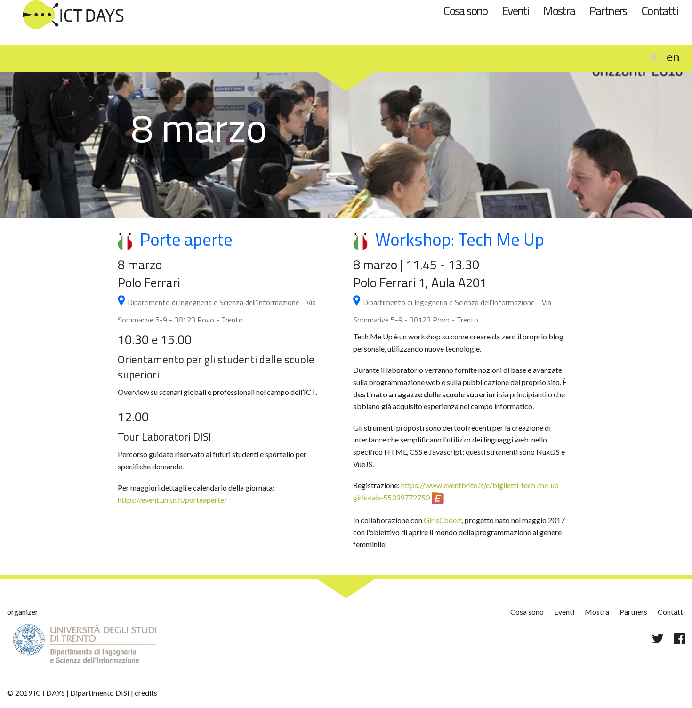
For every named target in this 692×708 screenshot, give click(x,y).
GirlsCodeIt (443, 519)
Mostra (559, 10)
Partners (608, 10)
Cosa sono (465, 10)
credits (146, 692)
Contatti (659, 10)
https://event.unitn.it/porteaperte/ (172, 499)
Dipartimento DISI (99, 692)
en (673, 56)
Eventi (515, 10)
